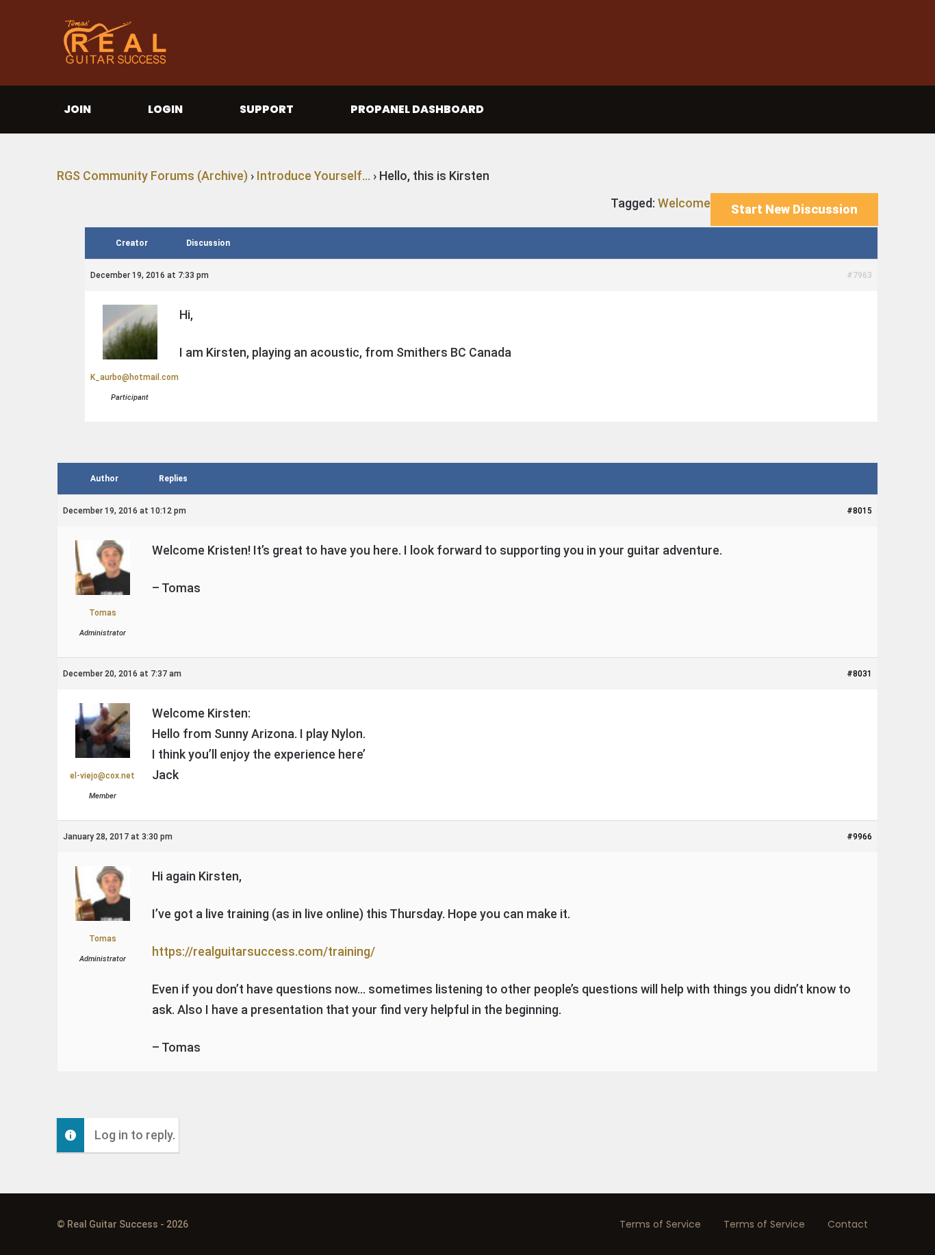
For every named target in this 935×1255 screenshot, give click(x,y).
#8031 (859, 674)
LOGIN (165, 109)
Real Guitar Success (118, 42)
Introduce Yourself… (313, 175)
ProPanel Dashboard (417, 109)
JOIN (77, 109)
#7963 (859, 275)
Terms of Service (660, 1224)
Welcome (684, 203)
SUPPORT (267, 109)
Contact (848, 1224)
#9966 (859, 836)
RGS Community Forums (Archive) (152, 175)
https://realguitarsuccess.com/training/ (263, 951)
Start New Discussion (794, 209)
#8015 (859, 511)
